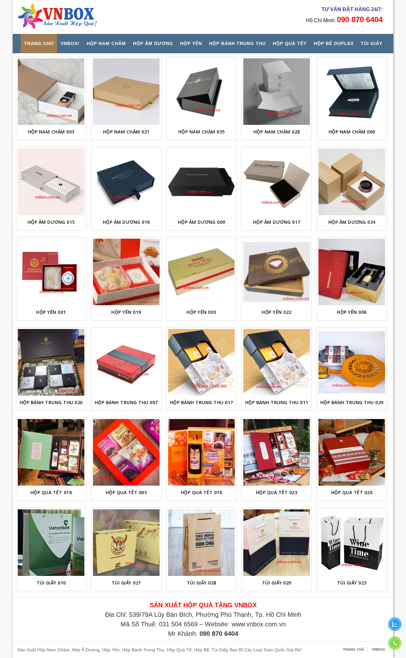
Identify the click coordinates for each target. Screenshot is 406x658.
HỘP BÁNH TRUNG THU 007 (126, 402)
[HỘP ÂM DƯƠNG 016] (126, 182)
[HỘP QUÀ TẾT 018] (51, 452)
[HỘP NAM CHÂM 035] (201, 91)
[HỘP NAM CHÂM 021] (126, 91)
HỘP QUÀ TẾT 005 (126, 492)
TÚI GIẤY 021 (126, 583)
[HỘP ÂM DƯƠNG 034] (351, 182)
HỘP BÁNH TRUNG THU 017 (201, 402)
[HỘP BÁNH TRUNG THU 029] (351, 362)
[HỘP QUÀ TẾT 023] (276, 452)
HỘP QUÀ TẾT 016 (201, 492)
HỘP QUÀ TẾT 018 (51, 492)
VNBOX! (70, 43)
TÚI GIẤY (372, 43)
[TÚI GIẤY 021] (126, 542)
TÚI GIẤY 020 (276, 583)
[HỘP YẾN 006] (351, 272)
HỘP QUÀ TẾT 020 (352, 492)
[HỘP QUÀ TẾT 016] (201, 452)
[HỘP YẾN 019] (126, 272)
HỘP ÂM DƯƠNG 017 (276, 222)
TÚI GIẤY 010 (51, 583)
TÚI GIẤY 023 (352, 583)
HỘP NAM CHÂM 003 (51, 132)
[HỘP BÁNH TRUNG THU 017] (201, 362)
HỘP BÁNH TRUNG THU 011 (276, 402)
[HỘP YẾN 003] (201, 272)
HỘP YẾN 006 (352, 312)
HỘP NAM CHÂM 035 (201, 132)
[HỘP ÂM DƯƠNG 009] (201, 182)
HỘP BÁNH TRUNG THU (237, 43)
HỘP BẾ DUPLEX (334, 43)
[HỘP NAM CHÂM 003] (51, 91)
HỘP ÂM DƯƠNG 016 (126, 222)
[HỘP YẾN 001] (51, 272)
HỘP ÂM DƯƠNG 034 (352, 222)
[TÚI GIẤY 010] (51, 542)
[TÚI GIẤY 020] (276, 542)
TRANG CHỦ (39, 43)
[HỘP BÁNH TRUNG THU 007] (126, 362)
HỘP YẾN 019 (126, 312)
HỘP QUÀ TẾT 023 (277, 492)
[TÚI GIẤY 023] (351, 542)
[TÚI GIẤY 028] (201, 542)
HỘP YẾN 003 (201, 312)
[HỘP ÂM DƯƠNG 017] (276, 182)
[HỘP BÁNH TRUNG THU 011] (276, 362)
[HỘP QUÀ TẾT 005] (126, 452)
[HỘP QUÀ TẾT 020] (351, 452)
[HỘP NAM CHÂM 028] (276, 91)
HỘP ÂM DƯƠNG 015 (51, 222)
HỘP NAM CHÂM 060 (352, 132)
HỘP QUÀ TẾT (290, 43)
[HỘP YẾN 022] (276, 272)
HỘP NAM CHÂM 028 (276, 132)
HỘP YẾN (191, 43)
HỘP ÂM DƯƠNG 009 (201, 222)
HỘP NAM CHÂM (106, 43)
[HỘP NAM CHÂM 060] (351, 91)
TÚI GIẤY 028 (201, 583)
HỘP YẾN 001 (51, 312)
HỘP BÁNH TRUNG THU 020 (51, 402)
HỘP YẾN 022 (276, 312)
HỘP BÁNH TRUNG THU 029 (351, 402)
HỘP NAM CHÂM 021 (126, 132)
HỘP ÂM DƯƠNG (153, 43)
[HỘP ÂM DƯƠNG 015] (51, 182)
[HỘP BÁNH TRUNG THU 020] (51, 362)
